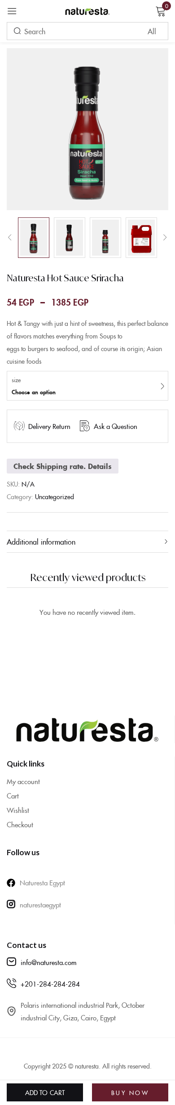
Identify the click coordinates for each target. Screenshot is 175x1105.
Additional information (41, 541)
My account (23, 781)
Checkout (20, 824)
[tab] (87, 542)
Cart (13, 795)
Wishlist (18, 810)
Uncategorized (54, 496)
